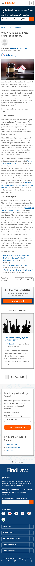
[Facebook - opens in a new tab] (3, 513)
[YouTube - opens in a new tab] (10, 513)
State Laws (9, 451)
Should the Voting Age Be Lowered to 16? (16, 338)
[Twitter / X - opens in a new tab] (16, 513)
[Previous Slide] (6, 377)
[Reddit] (29, 513)
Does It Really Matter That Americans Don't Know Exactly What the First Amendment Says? (16, 258)
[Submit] (31, 502)
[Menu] (2, 3)
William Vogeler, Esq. (18, 48)
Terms (3, 561)
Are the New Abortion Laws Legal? (15, 265)
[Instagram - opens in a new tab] (22, 513)
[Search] (31, 3)
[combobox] (17, 420)
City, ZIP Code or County (13, 416)
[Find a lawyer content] (31, 532)
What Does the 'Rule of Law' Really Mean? (18, 270)
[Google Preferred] (3, 520)
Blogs (10, 27)
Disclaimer (18, 561)
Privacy (10, 561)
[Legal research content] (31, 544)
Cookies (27, 561)
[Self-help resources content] (31, 538)
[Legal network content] (31, 551)
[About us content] (31, 526)
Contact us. (19, 485)
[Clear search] (29, 420)
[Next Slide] (28, 377)
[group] (17, 346)
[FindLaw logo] (10, 3)
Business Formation (13, 448)
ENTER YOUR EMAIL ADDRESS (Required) (14, 498)
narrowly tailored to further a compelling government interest (17, 185)
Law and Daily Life (20, 27)
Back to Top (18, 462)
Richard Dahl (12, 344)
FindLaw (3, 27)
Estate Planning (11, 444)
